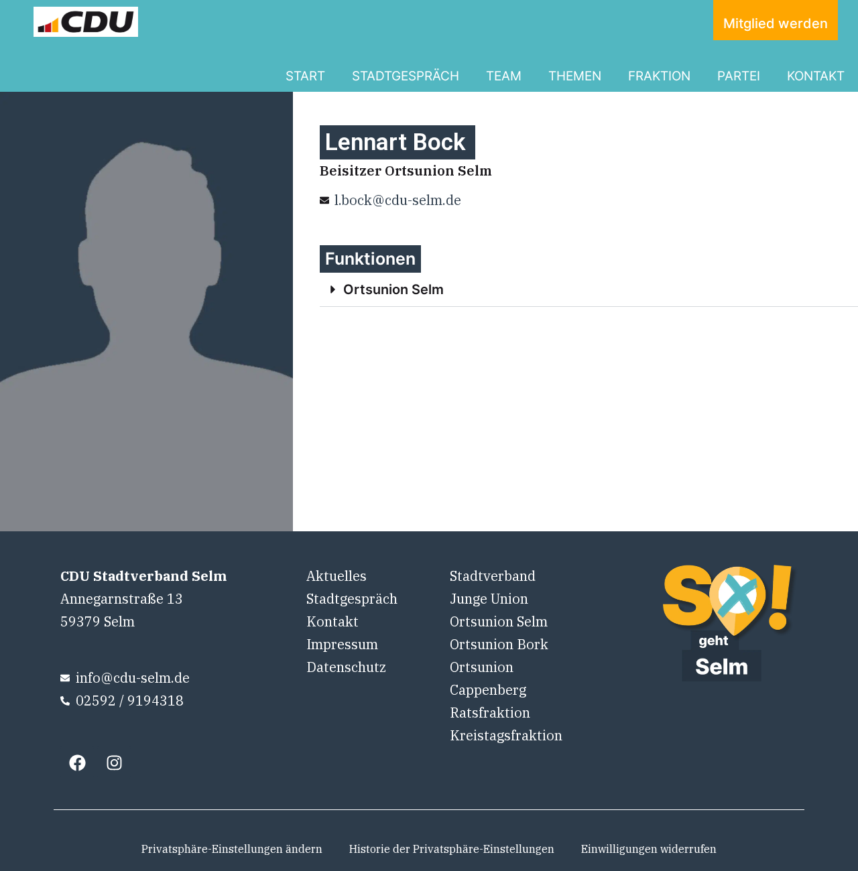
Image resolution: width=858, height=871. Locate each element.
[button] (589, 290)
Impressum (342, 644)
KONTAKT (816, 76)
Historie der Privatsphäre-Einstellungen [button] (451, 849)
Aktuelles (336, 576)
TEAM (504, 76)
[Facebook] (77, 762)
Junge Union (489, 599)
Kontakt (332, 621)
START (305, 76)
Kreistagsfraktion (506, 735)
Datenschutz (346, 667)
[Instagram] (114, 762)
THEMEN (574, 76)
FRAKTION (659, 76)
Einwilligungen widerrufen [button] (649, 849)
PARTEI (738, 76)
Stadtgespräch (351, 599)
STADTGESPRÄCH (405, 76)
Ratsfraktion (490, 713)
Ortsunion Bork (499, 644)
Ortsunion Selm (393, 289)
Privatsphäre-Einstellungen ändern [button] (231, 849)
